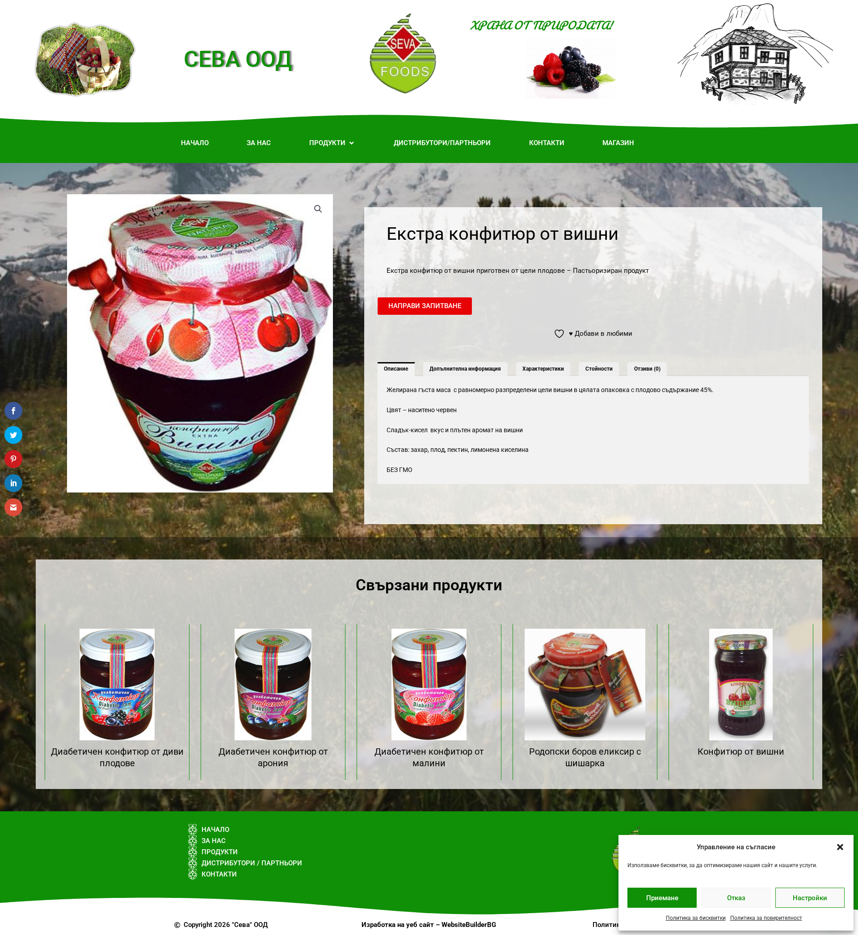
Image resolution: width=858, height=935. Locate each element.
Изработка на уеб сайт (398, 925)
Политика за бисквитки (696, 918)
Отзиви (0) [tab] (647, 369)
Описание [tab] (396, 369)
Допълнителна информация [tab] (465, 369)
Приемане (662, 898)
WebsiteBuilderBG (469, 925)
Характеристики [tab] (543, 369)
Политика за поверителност (766, 918)
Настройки (810, 898)
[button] (840, 847)
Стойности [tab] (599, 369)
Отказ (736, 898)
